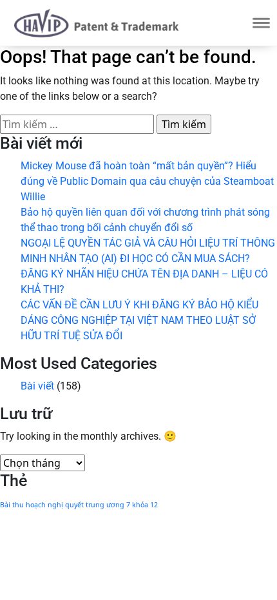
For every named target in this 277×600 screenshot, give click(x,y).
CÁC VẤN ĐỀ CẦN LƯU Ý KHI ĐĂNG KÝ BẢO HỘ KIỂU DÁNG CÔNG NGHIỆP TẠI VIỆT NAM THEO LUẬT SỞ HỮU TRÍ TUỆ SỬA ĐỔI (139, 320)
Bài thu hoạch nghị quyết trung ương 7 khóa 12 (79, 504)
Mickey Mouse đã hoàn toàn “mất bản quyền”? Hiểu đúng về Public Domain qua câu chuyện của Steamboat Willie (147, 181)
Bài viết (37, 386)
